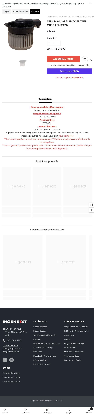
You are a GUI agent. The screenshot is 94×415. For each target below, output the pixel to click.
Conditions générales (80, 65)
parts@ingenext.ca (12, 348)
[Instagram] (11, 360)
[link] (16, 211)
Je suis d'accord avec (60, 65)
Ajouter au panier (63, 59)
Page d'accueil (54, 16)
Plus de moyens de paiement (69, 77)
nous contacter (66, 135)
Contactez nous (10, 345)
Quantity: (51, 38)
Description (45, 98)
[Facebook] (5, 360)
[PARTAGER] (90, 59)
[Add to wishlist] (85, 59)
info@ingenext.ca (11, 351)
